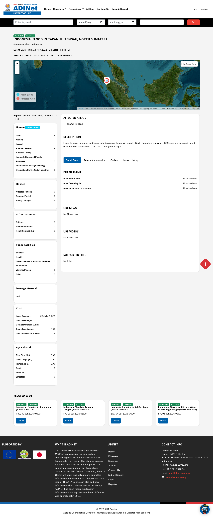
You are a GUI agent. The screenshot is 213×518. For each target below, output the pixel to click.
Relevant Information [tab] (95, 160)
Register (204, 9)
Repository (114, 461)
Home (47, 9)
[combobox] (162, 22)
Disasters (113, 456)
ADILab (90, 9)
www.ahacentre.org (176, 477)
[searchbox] (142, 21)
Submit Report (120, 9)
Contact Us (103, 9)
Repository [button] (75, 9)
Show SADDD (32, 127)
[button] (17, 72)
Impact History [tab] (130, 160)
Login (194, 9)
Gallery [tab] (114, 160)
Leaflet (80, 108)
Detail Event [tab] (72, 160)
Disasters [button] (58, 9)
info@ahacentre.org (179, 473)
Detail (68, 420)
